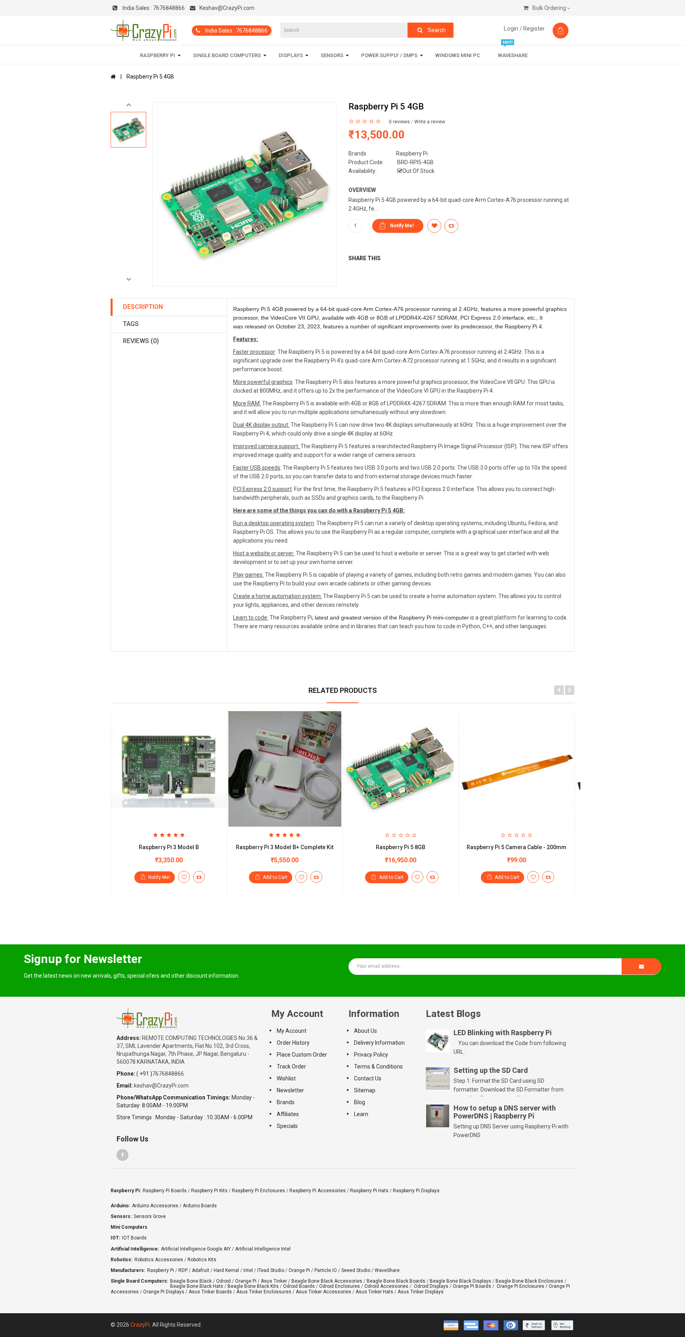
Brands (286, 1102)
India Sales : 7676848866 (236, 30)
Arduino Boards (200, 1205)
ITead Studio (270, 1270)
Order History (293, 1043)
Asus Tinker (274, 1281)
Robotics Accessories (158, 1259)
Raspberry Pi (412, 153)
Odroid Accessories (386, 1286)
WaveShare (387, 1270)
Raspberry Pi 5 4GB (150, 76)
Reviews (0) (141, 341)
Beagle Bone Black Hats (196, 1286)
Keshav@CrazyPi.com (226, 8)
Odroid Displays (431, 1286)
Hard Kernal (226, 1270)
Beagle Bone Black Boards (396, 1281)
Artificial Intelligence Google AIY (196, 1249)
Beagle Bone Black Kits (253, 1286)
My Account (291, 1031)
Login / (513, 28)
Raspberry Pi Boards (165, 1190)
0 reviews (399, 122)
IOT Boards (134, 1238)
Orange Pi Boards (472, 1286)
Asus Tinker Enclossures (263, 1292)
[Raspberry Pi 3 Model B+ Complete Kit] (285, 769)
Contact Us (367, 1078)
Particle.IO (325, 1270)
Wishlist (286, 1078)
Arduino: (120, 1205)
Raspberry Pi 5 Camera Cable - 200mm (516, 847)
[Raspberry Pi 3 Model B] (169, 769)
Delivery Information (379, 1043)
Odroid (223, 1281)
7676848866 (153, 8)
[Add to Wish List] (184, 877)
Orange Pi (299, 1270)
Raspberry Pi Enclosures (258, 1190)
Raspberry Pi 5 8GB (400, 847)
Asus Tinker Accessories (323, 1292)
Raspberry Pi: (126, 1190)
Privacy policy (371, 1054)
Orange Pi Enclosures (520, 1286)
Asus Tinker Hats (374, 1292)
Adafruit (200, 1270)
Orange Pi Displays (163, 1292)
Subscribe (641, 966)
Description (143, 307)
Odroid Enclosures (339, 1286)
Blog (359, 1102)
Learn (361, 1114)
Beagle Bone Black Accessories (326, 1281)
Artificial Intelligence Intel (263, 1249)
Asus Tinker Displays (421, 1292)
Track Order (291, 1066)
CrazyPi (140, 1325)
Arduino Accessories (155, 1205)
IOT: (115, 1238)
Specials (287, 1126)
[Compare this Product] (199, 877)
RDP (183, 1270)
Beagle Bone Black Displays (460, 1281)
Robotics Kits (202, 1259)
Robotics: (121, 1259)
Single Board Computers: (139, 1281)
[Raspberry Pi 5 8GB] (401, 769)
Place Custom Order (302, 1054)
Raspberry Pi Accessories (317, 1190)
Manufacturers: (128, 1270)
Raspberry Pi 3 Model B (169, 847)
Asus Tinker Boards (210, 1292)
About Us (365, 1031)
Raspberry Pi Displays (416, 1190)
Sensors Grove (150, 1216)
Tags (131, 324)
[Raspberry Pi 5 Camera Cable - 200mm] (517, 769)
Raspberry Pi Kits (209, 1190)
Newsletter (290, 1090)
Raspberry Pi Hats (369, 1190)
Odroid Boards (299, 1286)
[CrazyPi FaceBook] (122, 1155)
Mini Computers (129, 1227)
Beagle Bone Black (191, 1281)
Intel (248, 1270)
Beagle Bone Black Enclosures (529, 1281)
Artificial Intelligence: (135, 1249)
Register (534, 28)
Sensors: (121, 1216)
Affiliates (288, 1114)
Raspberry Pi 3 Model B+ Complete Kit (284, 847)
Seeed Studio (355, 1270)
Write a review (429, 122)
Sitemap (364, 1090)
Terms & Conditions (378, 1066)
